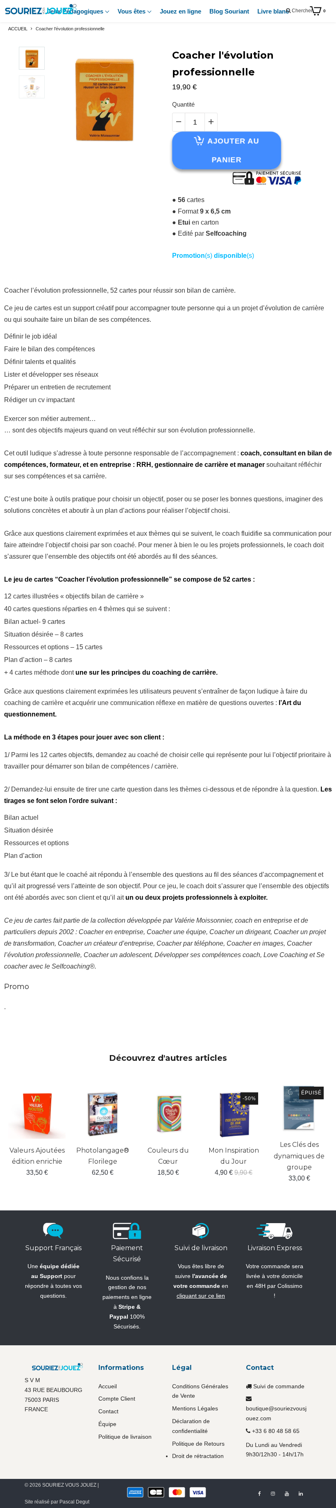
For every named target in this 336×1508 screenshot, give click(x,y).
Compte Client (116, 1398)
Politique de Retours (198, 1443)
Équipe (107, 1424)
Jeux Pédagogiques (76, 11)
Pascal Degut (74, 1502)
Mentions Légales (195, 1408)
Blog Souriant (229, 11)
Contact (108, 1411)
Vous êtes (132, 11)
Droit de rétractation (198, 1456)
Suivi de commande (278, 1386)
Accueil (107, 1386)
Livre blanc (273, 11)
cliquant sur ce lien (201, 1295)
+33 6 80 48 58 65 (276, 1431)
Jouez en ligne (180, 11)
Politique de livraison (125, 1436)
